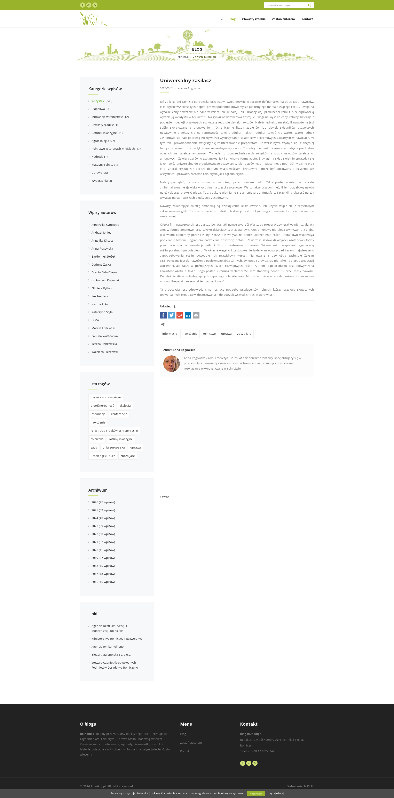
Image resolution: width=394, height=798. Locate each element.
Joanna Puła (100, 304)
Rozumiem (256, 793)
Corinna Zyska (101, 264)
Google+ (179, 315)
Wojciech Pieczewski (105, 352)
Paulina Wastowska (105, 336)
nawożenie (190, 334)
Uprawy (100, 173)
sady (94, 447)
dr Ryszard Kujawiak (105, 280)
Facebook (163, 315)
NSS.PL (309, 786)
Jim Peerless (100, 296)
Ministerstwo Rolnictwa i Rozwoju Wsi (117, 638)
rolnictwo (209, 334)
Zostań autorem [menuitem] (283, 19)
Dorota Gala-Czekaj (105, 272)
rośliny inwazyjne (121, 439)
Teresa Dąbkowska (104, 344)
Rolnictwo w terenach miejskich (116, 149)
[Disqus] (237, 438)
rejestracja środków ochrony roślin (114, 431)
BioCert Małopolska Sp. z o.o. (111, 654)
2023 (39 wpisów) (103, 526)
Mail (196, 315)
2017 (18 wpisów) (103, 574)
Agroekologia (103, 141)
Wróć (165, 497)
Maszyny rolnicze (105, 165)
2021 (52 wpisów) (103, 542)
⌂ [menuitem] (222, 19)
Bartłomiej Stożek (103, 256)
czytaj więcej (276, 793)
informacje (169, 334)
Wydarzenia (102, 181)
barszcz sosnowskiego (106, 397)
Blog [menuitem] (232, 19)
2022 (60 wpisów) (103, 534)
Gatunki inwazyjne (107, 133)
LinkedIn (188, 315)
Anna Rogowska (102, 248)
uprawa (226, 334)
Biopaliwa (100, 109)
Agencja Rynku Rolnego (108, 646)
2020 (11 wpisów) (103, 550)
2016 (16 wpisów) (103, 582)
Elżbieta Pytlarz (102, 288)
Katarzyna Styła (102, 312)
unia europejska (114, 447)
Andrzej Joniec (101, 232)
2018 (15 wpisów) (103, 566)
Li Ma (95, 320)
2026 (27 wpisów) (103, 502)
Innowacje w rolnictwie (110, 117)
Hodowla (100, 157)
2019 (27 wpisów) (103, 558)
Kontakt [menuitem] (307, 19)
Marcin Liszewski (103, 328)
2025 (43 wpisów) (103, 510)
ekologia (125, 406)
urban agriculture (103, 456)
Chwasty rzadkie (105, 125)
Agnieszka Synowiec (105, 225)
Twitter (171, 315)
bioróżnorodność (102, 406)
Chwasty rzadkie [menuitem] (254, 19)
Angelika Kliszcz (102, 240)
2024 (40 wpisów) (103, 518)
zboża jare (244, 334)
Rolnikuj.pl (183, 56)
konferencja (119, 414)
